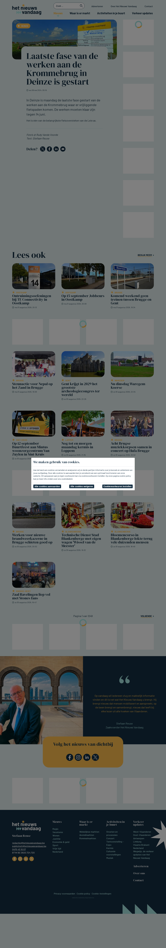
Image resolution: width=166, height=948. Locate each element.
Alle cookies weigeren (81, 486)
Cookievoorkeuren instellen (117, 486)
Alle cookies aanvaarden (47, 486)
